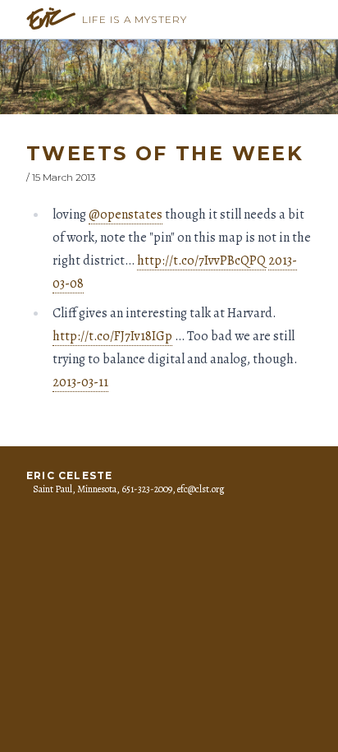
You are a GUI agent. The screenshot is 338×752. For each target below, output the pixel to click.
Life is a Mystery (134, 19)
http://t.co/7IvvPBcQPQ (201, 260)
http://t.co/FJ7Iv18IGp (112, 336)
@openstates (125, 214)
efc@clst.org (200, 489)
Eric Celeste (69, 475)
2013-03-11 (80, 382)
